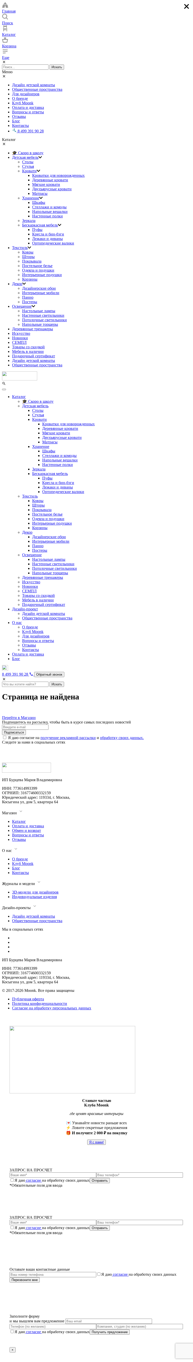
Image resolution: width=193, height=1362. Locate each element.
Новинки (20, 338)
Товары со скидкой (28, 347)
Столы (27, 162)
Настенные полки (47, 216)
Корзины (29, 279)
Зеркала (28, 220)
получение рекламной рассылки (68, 738)
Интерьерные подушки (42, 275)
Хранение (30, 198)
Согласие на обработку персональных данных (51, 1008)
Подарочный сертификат (33, 356)
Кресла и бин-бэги (48, 234)
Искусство (21, 333)
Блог (16, 121)
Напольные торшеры (40, 324)
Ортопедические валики (53, 243)
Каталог (19, 396)
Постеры (29, 302)
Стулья (28, 166)
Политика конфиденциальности (39, 1003)
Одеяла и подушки (38, 270)
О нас (17, 622)
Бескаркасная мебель (40, 225)
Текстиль (20, 248)
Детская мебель (25, 157)
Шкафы (38, 202)
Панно (27, 297)
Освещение (22, 306)
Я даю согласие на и (76, 738)
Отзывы (19, 116)
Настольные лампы (38, 311)
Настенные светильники (43, 315)
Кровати (29, 171)
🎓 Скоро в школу (27, 153)
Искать (57, 67)
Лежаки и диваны (47, 238)
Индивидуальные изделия (34, 897)
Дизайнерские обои (39, 288)
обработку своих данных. (122, 738)
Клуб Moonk (22, 103)
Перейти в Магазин (19, 717)
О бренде (20, 98)
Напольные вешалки (50, 211)
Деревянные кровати (50, 180)
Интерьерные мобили (40, 293)
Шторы (28, 257)
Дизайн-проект (25, 609)
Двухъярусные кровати (52, 189)
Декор (17, 284)
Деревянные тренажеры (32, 329)
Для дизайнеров (25, 94)
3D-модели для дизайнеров (35, 892)
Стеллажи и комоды (49, 207)
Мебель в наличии (28, 351)
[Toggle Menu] (4, 389)
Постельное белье (37, 266)
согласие (33, 1180)
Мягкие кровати (46, 184)
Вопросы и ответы (28, 112)
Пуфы (37, 229)
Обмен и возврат (26, 830)
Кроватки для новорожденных (58, 175)
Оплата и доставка (28, 107)
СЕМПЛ (19, 342)
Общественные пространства (37, 89)
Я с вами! (96, 1142)
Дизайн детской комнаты (33, 85)
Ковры (27, 252)
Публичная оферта (28, 999)
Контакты (20, 125)
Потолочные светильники (44, 320)
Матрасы (39, 193)
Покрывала (31, 261)
